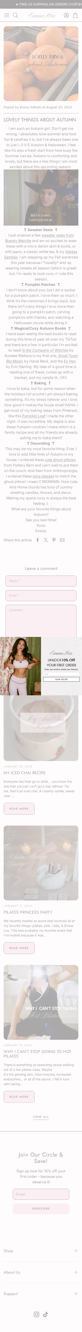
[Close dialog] (80, 638)
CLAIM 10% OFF (61, 679)
